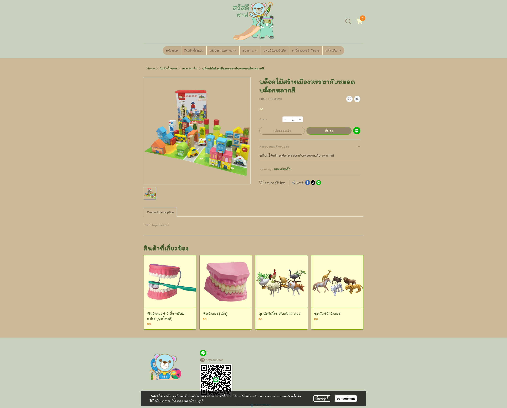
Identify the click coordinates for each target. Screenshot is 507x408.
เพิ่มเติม (332, 50)
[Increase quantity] (300, 119)
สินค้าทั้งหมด (168, 68)
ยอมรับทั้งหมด (346, 398)
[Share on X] (313, 182)
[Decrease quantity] (285, 119)
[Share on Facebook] (307, 182)
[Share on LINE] (318, 182)
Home (151, 68)
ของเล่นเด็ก (189, 68)
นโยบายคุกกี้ (196, 401)
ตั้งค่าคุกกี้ (322, 398)
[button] (348, 21)
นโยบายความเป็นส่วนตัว (169, 401)
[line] (203, 353)
